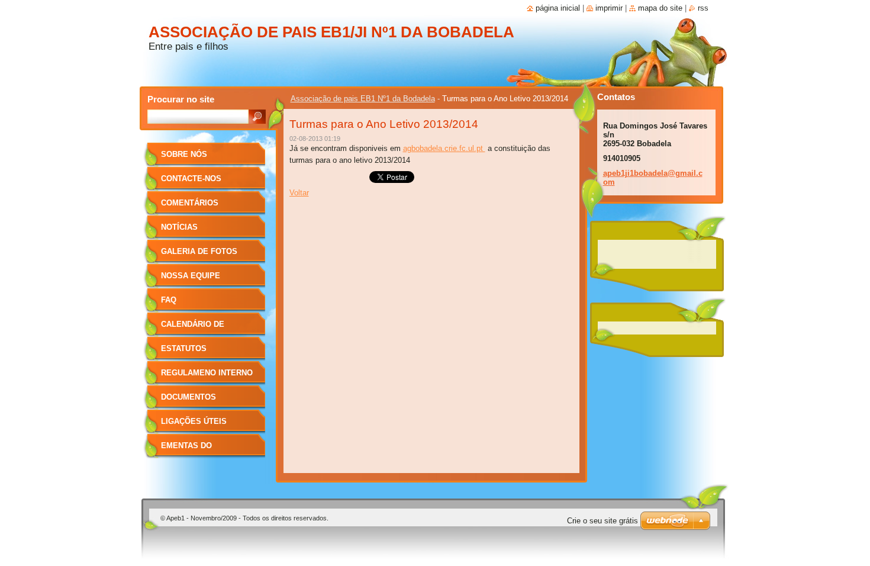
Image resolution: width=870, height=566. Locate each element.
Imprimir (609, 8)
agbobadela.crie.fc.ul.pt (444, 148)
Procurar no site (180, 99)
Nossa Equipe (190, 275)
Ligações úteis (194, 421)
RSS (703, 8)
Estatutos (184, 348)
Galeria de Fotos (199, 251)
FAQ (168, 299)
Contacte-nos (191, 178)
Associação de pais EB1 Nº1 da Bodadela (363, 98)
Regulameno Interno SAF (207, 376)
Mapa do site (660, 8)
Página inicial (558, 8)
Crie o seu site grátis (602, 520)
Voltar (299, 192)
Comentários (189, 202)
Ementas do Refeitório (186, 449)
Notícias (179, 227)
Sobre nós (184, 154)
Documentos (188, 397)
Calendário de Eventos (192, 328)
